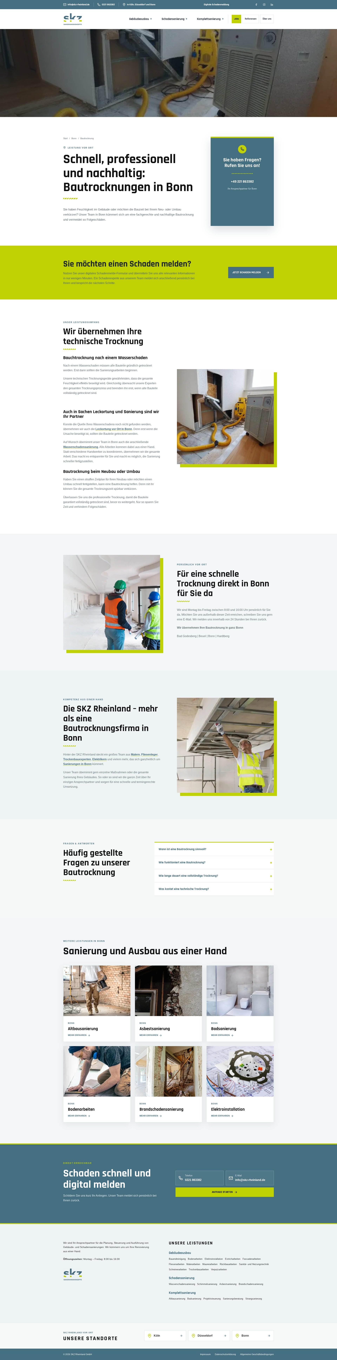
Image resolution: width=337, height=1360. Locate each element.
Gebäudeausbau (140, 19)
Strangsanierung (253, 1298)
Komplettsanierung (210, 19)
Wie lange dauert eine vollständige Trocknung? (188, 876)
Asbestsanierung (227, 1284)
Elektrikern (99, 759)
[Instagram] (264, 4)
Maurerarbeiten (209, 1264)
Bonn (74, 138)
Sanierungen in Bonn (77, 764)
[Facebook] (256, 4)
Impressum (205, 1354)
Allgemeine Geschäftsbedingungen (257, 1354)
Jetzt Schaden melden (246, 272)
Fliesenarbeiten (176, 1264)
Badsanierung (194, 1298)
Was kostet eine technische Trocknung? (184, 889)
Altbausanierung (177, 1298)
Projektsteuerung (212, 1298)
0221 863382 (108, 4)
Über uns (267, 18)
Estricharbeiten (232, 1259)
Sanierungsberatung (233, 1298)
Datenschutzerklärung (225, 1354)
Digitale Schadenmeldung (216, 4)
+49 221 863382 (242, 181)
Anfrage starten (222, 1192)
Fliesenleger (149, 754)
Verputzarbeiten (219, 1269)
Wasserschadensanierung (80, 446)
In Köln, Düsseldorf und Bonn (141, 4)
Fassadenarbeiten (252, 1259)
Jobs (236, 18)
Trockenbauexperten (77, 759)
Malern (135, 754)
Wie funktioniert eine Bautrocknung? (182, 862)
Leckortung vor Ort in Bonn (113, 429)
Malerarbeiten (193, 1264)
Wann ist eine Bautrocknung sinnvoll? (182, 849)
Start (65, 138)
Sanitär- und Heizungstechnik (254, 1264)
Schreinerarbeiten (178, 1269)
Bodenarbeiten (195, 1259)
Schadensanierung (174, 19)
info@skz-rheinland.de (79, 4)
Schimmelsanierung (207, 1284)
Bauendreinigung (177, 1259)
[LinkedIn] (272, 4)
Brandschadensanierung (251, 1284)
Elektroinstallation (214, 1259)
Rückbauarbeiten (228, 1264)
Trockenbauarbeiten (199, 1269)
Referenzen (250, 18)
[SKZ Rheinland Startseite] (76, 19)
